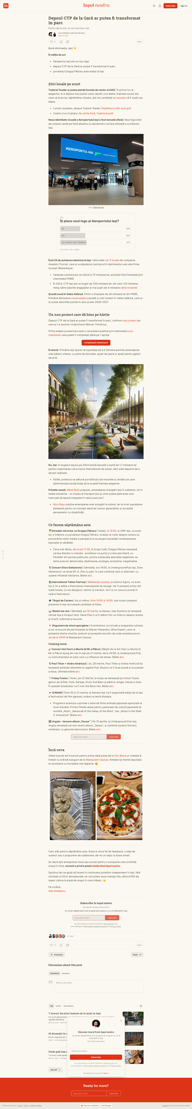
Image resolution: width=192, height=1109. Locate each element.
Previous (58, 954)
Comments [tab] (54, 973)
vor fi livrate (112, 260)
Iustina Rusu (80, 33)
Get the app (106, 1105)
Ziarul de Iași (98, 207)
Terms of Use (109, 1063)
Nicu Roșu (59, 504)
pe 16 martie (90, 611)
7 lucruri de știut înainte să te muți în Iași (74, 1013)
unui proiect (130, 320)
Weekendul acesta (98, 582)
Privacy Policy (115, 1066)
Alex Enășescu (64, 33)
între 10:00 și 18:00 (101, 600)
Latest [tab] (58, 1006)
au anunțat (119, 97)
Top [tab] (51, 1006)
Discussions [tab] (68, 1006)
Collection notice (36, 1105)
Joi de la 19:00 (56, 637)
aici (90, 575)
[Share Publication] (159, 5)
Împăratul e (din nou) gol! (116, 108)
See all (54, 1069)
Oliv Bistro (120, 755)
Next (135, 954)
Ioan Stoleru (65, 1023)
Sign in (184, 5)
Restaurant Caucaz (97, 759)
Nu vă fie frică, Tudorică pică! (96, 113)
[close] (121, 1021)
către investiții (128, 287)
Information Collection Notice (95, 1066)
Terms (26, 1105)
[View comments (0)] (61, 41)
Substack (165, 1105)
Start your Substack (90, 1105)
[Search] (154, 5)
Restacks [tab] (65, 973)
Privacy (20, 1105)
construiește (78, 298)
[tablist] (59, 973)
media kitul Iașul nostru (106, 865)
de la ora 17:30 (81, 549)
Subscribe (170, 5)
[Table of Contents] (3, 554)
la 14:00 (111, 530)
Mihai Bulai (73, 489)
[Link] (45, 84)
